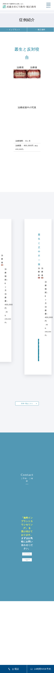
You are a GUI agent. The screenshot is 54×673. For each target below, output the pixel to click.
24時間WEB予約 (42, 669)
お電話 (15, 669)
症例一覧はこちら (27, 403)
